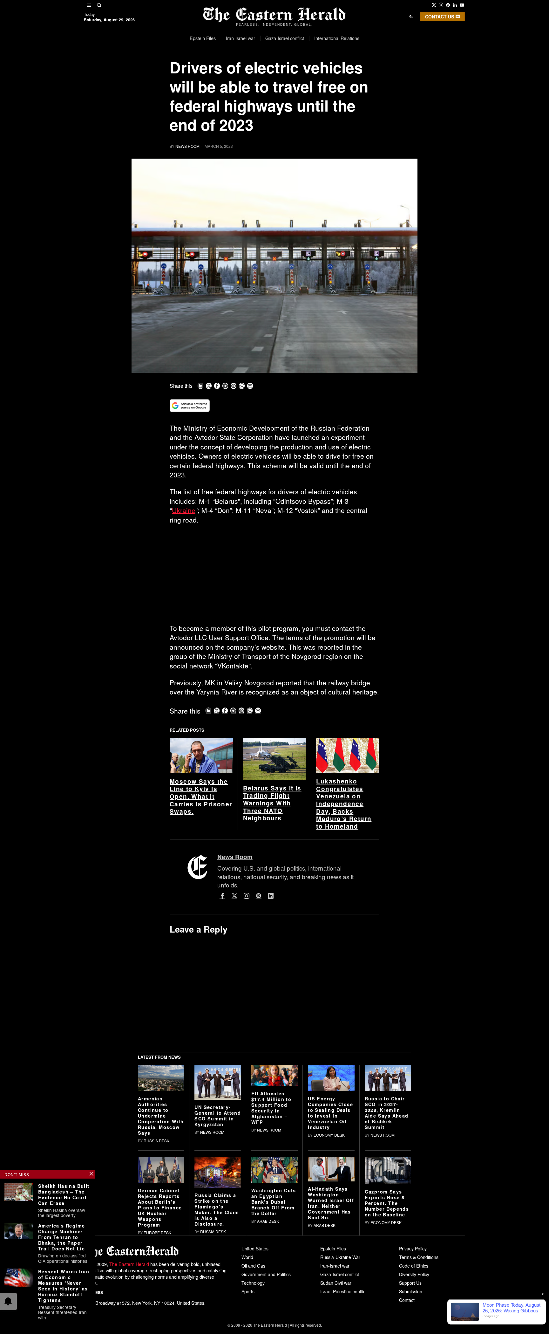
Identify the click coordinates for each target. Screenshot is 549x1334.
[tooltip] (434, 5)
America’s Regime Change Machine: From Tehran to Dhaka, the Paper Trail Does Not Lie (61, 1237)
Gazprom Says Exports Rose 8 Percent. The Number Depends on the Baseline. (387, 1302)
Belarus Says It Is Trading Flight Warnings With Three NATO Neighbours (272, 901)
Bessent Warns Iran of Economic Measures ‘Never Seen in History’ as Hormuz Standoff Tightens (63, 1286)
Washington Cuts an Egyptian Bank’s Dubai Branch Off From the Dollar (273, 1300)
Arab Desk (268, 1319)
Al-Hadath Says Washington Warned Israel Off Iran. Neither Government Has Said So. (331, 1301)
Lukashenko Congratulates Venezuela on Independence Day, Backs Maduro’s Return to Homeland (343, 902)
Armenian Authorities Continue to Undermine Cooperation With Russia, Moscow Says (161, 1214)
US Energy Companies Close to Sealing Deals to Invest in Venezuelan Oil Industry (330, 1211)
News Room (187, 146)
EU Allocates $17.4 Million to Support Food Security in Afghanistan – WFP (271, 1206)
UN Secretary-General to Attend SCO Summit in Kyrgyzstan (217, 1214)
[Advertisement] (274, 576)
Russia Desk (156, 1239)
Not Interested (270, 71)
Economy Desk (329, 1233)
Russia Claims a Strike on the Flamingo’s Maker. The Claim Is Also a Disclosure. (216, 1308)
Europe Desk (157, 1331)
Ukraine (183, 510)
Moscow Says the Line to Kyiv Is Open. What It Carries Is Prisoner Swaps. (201, 895)
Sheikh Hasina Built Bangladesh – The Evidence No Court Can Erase (64, 1194)
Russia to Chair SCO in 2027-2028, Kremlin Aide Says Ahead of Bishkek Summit (387, 1211)
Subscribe (321, 71)
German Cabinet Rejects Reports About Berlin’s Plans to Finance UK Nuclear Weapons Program (160, 1306)
